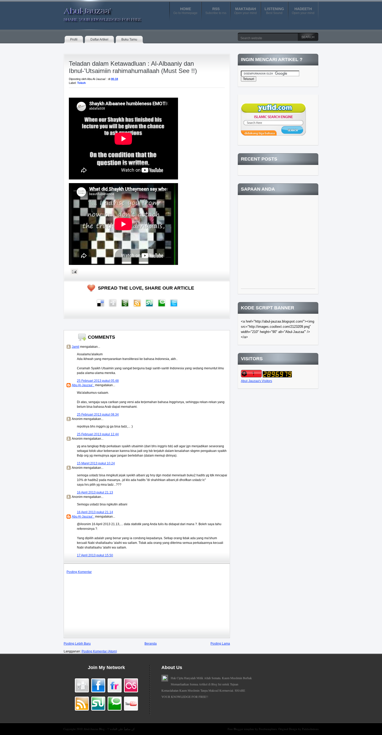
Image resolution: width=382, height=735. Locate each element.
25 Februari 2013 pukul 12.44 (98, 434)
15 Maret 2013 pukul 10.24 (96, 463)
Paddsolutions (310, 729)
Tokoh (81, 82)
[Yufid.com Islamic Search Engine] (273, 134)
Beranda (150, 643)
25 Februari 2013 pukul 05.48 (98, 381)
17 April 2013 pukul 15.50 (95, 555)
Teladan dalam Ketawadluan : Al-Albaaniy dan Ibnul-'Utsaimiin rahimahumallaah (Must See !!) (133, 67)
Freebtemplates (268, 729)
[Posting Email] (73, 271)
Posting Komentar (79, 572)
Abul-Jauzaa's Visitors (256, 381)
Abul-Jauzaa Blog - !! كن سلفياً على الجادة (109, 729)
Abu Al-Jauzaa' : (83, 385)
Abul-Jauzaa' (97, 13)
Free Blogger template (241, 729)
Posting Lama (220, 643)
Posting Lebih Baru (77, 643)
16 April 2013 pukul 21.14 (95, 512)
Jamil (75, 347)
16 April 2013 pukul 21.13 (95, 492)
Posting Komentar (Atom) (99, 651)
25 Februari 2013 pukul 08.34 (98, 414)
